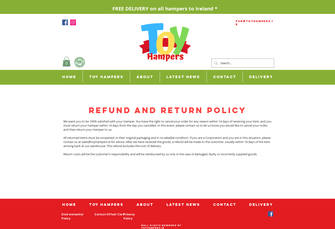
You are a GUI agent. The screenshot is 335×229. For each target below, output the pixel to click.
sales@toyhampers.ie (96, 142)
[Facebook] (65, 22)
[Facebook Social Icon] (270, 213)
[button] (260, 76)
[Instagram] (73, 22)
